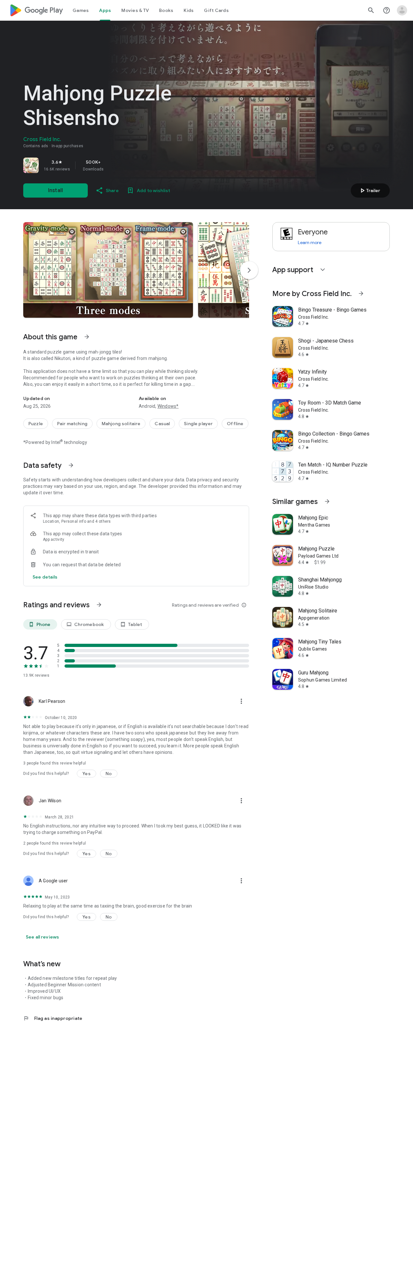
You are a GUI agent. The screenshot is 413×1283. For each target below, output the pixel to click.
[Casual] (162, 423)
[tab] (80, 10)
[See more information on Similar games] (327, 501)
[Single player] (198, 423)
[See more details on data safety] (45, 577)
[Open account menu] (402, 10)
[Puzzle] (35, 423)
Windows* (168, 406)
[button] (108, 270)
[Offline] (235, 423)
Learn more (309, 242)
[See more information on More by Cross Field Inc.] (361, 293)
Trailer (369, 190)
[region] (113, 165)
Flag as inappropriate (52, 1018)
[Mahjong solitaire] (121, 423)
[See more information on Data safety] (71, 465)
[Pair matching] (72, 423)
